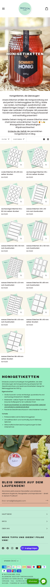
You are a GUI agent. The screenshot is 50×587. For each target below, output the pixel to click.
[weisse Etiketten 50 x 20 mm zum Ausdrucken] (12, 267)
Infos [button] (4, 521)
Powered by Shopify (18, 583)
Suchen (5, 583)
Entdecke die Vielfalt (17, 131)
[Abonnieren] (46, 500)
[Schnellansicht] (46, 165)
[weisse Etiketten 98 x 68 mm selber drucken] (12, 340)
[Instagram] (12, 548)
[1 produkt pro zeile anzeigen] (44, 139)
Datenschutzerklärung (12, 579)
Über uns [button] (6, 528)
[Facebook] (3, 548)
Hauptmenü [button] (7, 514)
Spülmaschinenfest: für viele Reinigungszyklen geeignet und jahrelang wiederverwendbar (25, 406)
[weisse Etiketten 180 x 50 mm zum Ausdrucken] (12, 230)
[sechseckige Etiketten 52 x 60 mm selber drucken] (12, 193)
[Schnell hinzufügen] (21, 165)
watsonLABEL (10, 574)
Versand (5, 581)
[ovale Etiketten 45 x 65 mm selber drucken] (12, 156)
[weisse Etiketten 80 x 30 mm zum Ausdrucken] (12, 303)
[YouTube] (17, 548)
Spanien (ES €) (10, 561)
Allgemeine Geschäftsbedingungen (17, 577)
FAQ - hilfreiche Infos (20, 581)
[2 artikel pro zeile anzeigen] (48, 139)
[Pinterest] (8, 548)
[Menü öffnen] (5, 8)
